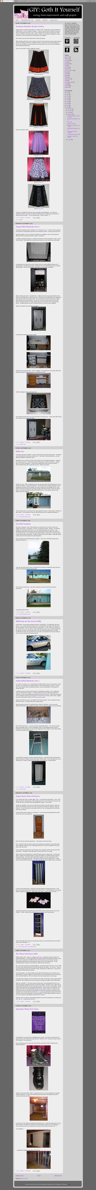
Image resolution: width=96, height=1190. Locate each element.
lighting (66, 75)
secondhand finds (32, 946)
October (69, 112)
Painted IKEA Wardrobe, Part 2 (27, 227)
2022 (67, 92)
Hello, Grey (20, 451)
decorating (67, 63)
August (69, 139)
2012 (67, 105)
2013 (67, 103)
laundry (66, 73)
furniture (21, 444)
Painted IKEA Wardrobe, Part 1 (27, 681)
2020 (67, 94)
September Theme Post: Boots (27, 1009)
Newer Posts (19, 1175)
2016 (67, 98)
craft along (67, 60)
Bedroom (38, 20)
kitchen (66, 72)
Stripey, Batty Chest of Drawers (28, 796)
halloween (67, 68)
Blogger (69, 1184)
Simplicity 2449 (40, 182)
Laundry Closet (53, 20)
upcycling (67, 85)
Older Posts (58, 1175)
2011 (67, 107)
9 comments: (28, 442)
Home (17, 20)
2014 (67, 101)
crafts (66, 62)
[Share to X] (36, 217)
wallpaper (67, 87)
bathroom (67, 57)
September (70, 114)
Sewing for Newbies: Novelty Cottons (30, 26)
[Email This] (33, 217)
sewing (20, 219)
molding (66, 77)
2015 (67, 99)
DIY (20, 946)
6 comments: (28, 673)
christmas (67, 58)
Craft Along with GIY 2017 (27, 20)
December (70, 108)
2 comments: (28, 514)
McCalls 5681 (40, 155)
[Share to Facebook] (37, 217)
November (70, 110)
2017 (67, 96)
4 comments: (28, 787)
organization (67, 78)
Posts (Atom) (25, 1178)
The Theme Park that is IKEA (27, 954)
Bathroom (45, 20)
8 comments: (28, 217)
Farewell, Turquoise (23, 524)
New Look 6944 (40, 127)
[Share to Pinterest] (39, 217)
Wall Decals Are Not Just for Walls (28, 621)
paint (24, 444)
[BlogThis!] (35, 217)
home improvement (23, 516)
